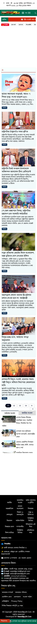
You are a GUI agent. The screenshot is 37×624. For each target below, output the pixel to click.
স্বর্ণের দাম (21, 24)
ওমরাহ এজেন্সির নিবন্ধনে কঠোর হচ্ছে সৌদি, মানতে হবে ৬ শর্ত (24, 445)
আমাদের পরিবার (21, 592)
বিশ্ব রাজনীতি (28, 24)
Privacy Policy (16, 601)
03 (20, 406)
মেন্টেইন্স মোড (7, 597)
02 (14, 406)
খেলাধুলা (9, 514)
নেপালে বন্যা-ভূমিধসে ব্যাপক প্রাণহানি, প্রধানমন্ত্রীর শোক (25, 434)
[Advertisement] (18, 47)
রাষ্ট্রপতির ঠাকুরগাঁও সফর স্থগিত (15, 131)
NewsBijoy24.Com (24, 617)
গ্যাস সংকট (13, 24)
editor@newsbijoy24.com (20, 574)
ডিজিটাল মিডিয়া (31, 519)
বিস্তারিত (4, 107)
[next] (32, 405)
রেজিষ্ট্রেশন (5, 601)
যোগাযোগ (17, 597)
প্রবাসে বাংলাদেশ (20, 507)
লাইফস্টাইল (20, 520)
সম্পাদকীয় (20, 526)
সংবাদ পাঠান (27, 597)
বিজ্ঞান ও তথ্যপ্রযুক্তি (20, 513)
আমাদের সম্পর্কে (7, 592)
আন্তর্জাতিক (9, 508)
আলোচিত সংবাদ (20, 501)
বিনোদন (9, 520)
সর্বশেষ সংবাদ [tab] (10, 413)
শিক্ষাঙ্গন (30, 508)
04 (26, 406)
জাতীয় (9, 502)
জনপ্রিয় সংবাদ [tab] (27, 413)
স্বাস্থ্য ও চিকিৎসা (31, 513)
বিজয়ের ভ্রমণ (9, 526)
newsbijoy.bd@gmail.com (20, 571)
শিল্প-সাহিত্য (9, 532)
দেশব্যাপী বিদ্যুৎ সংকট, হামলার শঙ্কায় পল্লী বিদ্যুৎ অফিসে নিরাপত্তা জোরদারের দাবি (18, 382)
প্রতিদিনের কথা (30, 531)
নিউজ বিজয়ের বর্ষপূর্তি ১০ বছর (12, 606)
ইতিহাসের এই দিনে (30, 525)
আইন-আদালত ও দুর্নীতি (31, 501)
